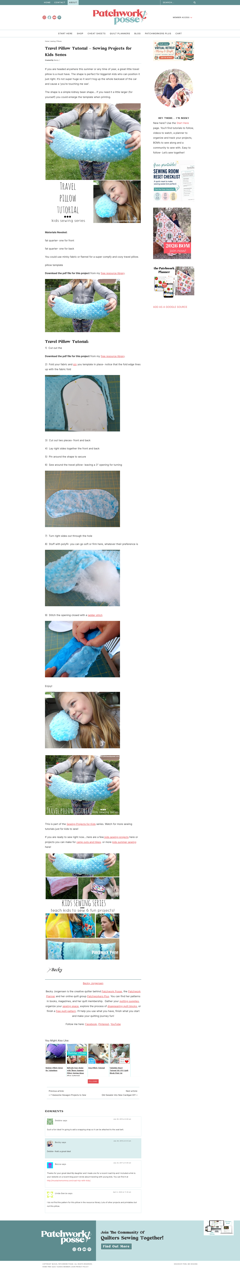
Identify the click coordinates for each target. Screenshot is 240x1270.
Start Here (183, 123)
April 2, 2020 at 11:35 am (122, 1192)
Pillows (93, 1081)
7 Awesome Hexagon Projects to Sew (68, 1095)
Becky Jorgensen (93, 983)
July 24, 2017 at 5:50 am (122, 1163)
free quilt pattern (66, 1011)
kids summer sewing (124, 842)
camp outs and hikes (88, 842)
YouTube (115, 1024)
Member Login (69, 1267)
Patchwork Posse (120, 17)
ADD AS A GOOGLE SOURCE (170, 306)
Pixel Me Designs (190, 1264)
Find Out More (116, 1246)
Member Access (181, 17)
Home (44, 1267)
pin (75, 364)
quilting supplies (129, 1001)
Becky (56, 60)
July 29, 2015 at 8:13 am (122, 1141)
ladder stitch (95, 615)
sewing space (70, 1006)
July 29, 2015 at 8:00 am (122, 1119)
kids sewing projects (116, 837)
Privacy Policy (82, 1267)
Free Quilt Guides (55, 1267)
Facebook (91, 1024)
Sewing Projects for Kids (81, 824)
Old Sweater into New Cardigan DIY (119, 1095)
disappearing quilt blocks (122, 1006)
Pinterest (103, 1024)
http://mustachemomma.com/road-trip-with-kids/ (68, 1180)
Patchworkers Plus (98, 996)
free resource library (112, 273)
